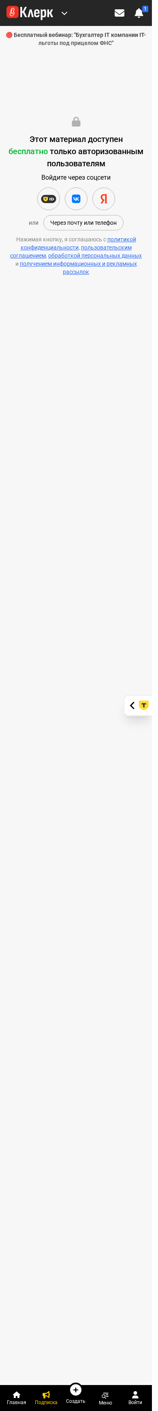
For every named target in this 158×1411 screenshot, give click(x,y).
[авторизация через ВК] (76, 198)
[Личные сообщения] (119, 12)
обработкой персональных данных (95, 255)
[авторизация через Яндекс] (103, 198)
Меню (105, 1402)
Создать (75, 1401)
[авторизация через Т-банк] (48, 198)
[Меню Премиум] (64, 12)
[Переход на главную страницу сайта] (29, 13)
